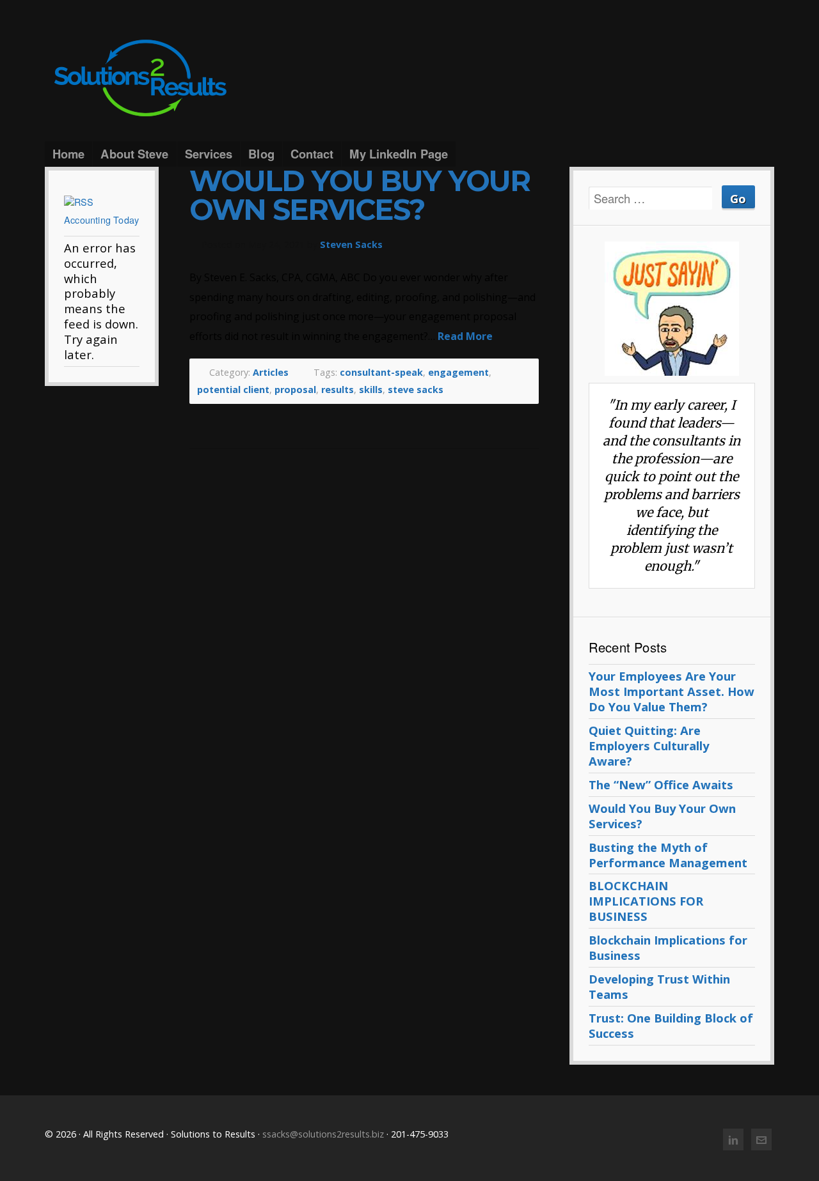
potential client (233, 389)
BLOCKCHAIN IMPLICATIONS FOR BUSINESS (646, 900)
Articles (271, 372)
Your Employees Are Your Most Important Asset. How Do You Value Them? (671, 691)
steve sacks (415, 389)
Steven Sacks (351, 244)
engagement (458, 372)
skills (371, 389)
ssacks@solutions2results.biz (323, 1134)
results (337, 389)
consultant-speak (381, 372)
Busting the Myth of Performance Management (668, 854)
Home (68, 153)
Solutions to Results (409, 78)
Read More (465, 336)
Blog (261, 153)
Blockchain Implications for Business (668, 947)
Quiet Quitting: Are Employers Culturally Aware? (649, 745)
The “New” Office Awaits (661, 784)
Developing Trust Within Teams (659, 986)
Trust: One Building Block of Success (671, 1025)
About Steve (134, 153)
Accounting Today (101, 219)
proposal (295, 389)
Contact (312, 153)
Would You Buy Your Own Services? (359, 195)
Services (209, 153)
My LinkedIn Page (398, 153)
